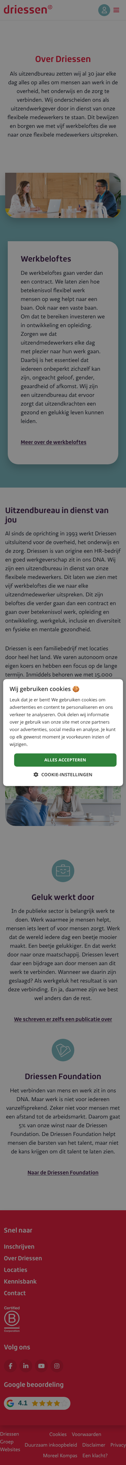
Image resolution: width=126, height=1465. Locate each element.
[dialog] (63, 732)
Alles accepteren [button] (65, 760)
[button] (63, 774)
